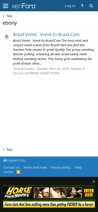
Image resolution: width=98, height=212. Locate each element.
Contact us (12, 167)
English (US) (15, 160)
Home (8, 172)
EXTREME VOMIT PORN (42, 73)
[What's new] (82, 5)
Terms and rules (35, 167)
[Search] (91, 5)
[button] (5, 6)
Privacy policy (61, 167)
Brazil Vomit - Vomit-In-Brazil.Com (46, 34)
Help (78, 167)
